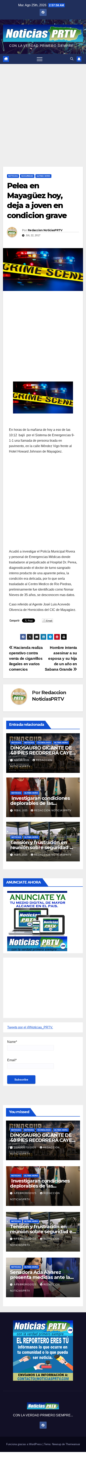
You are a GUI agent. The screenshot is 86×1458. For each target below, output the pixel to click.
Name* (12, 1041)
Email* (12, 1060)
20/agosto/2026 (25, 1147)
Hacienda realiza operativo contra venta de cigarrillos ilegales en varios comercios (26, 658)
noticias (16, 742)
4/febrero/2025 (25, 1284)
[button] (71, 59)
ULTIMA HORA (43, 176)
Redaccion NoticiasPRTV (45, 230)
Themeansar (73, 1444)
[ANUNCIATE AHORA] (37, 920)
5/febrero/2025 (25, 1238)
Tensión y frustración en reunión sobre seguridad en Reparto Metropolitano (43, 847)
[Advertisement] (43, 109)
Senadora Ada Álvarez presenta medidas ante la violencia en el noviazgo (40, 1277)
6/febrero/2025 (25, 1193)
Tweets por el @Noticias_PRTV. (30, 1027)
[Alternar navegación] (39, 59)
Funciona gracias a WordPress (24, 1444)
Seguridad (27, 176)
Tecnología (44, 742)
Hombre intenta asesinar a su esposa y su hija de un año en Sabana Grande (61, 658)
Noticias (13, 176)
